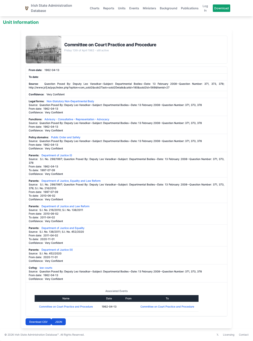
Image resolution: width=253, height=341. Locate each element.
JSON (58, 321)
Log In (205, 8)
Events (134, 8)
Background (168, 8)
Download (221, 8)
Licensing (228, 334)
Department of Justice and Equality (62, 228)
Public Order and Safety (65, 137)
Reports (108, 8)
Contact (244, 334)
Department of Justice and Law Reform (65, 206)
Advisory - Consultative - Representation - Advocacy (76, 119)
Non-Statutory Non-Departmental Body (70, 101)
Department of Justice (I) (56, 155)
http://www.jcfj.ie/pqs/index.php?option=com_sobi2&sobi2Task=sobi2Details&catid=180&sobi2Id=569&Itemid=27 (99, 87)
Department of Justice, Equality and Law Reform (71, 180)
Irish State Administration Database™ (37, 334)
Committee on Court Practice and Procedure (66, 306)
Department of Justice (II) (57, 249)
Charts (94, 8)
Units (122, 8)
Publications (190, 8)
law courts (46, 267)
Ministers (149, 8)
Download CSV (38, 321)
